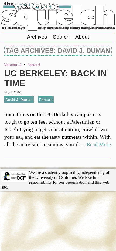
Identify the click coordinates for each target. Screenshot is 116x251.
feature (46, 99)
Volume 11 (13, 65)
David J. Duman (19, 99)
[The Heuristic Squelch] (58, 29)
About (82, 37)
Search (61, 37)
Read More (99, 144)
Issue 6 (34, 65)
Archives (37, 37)
